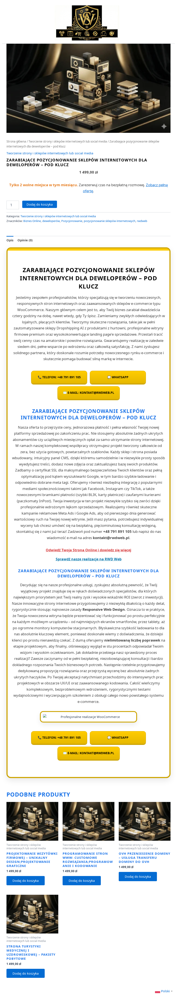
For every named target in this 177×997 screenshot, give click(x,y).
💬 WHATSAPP (117, 377)
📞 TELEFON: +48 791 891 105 (59, 377)
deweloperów (51, 221)
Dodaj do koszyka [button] (26, 880)
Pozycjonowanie (71, 221)
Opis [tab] (9, 240)
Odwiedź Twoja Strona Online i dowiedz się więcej (88, 550)
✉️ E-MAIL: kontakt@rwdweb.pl (88, 393)
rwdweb (142, 221)
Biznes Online (32, 221)
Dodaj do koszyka (40, 204)
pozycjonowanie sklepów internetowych (109, 221)
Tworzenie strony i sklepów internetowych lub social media (67, 141)
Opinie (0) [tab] (25, 240)
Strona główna (16, 141)
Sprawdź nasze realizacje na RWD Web (89, 559)
